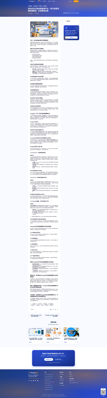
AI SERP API (47, 380)
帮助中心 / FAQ (71, 380)
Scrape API (34, 152)
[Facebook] (31, 380)
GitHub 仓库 (62, 380)
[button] (76, 1)
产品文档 (49, 1)
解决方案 (44, 1)
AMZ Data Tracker (48, 389)
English (71, 1)
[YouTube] (37, 380)
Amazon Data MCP (49, 385)
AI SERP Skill (48, 383)
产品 (38, 1)
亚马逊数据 (61, 374)
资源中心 (53, 1)
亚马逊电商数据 (44, 262)
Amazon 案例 (62, 385)
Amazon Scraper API (49, 374)
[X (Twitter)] (29, 380)
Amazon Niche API (48, 376)
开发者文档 (61, 378)
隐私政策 (70, 374)
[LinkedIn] (33, 380)
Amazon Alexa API (48, 378)
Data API (34, 177)
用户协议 (70, 376)
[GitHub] (35, 380)
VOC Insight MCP (48, 387)
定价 (41, 1)
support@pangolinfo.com (73, 382)
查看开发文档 (59, 359)
